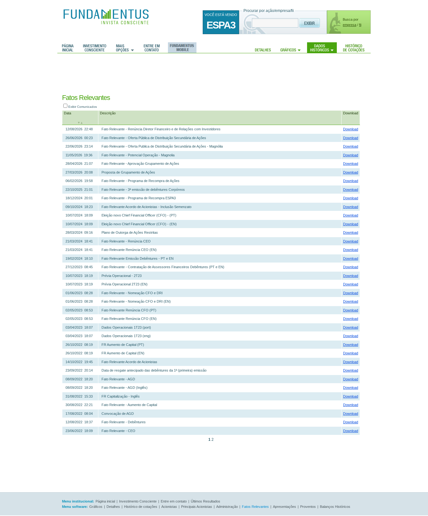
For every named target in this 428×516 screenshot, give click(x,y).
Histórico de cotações (354, 47)
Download (350, 113)
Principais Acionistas (196, 506)
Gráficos (290, 47)
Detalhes (263, 47)
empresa (349, 25)
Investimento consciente (94, 47)
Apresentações (284, 506)
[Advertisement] (207, 74)
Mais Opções (125, 47)
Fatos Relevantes (255, 506)
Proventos (308, 506)
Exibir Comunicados (82, 106)
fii (360, 25)
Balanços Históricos (335, 506)
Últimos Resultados (205, 501)
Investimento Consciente (138, 501)
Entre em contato (152, 47)
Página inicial (68, 47)
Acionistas (169, 506)
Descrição (108, 113)
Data (67, 113)
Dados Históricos (322, 47)
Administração (227, 506)
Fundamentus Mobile (181, 47)
